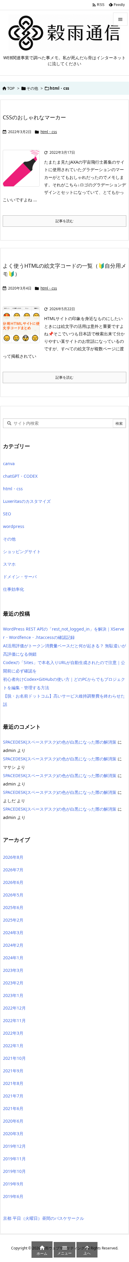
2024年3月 (13, 932)
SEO (7, 514)
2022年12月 (14, 1008)
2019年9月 (13, 1184)
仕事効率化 (13, 589)
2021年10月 (14, 1058)
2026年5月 (13, 895)
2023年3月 (13, 970)
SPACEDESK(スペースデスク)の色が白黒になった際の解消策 (59, 742)
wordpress (13, 526)
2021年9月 (13, 1071)
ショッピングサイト (22, 551)
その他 (32, 88)
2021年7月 (13, 1096)
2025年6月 (13, 907)
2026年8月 (13, 857)
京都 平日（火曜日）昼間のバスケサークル (43, 1218)
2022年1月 (13, 1045)
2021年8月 (13, 1083)
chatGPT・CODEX (20, 476)
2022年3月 (13, 1033)
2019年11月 (14, 1158)
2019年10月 (14, 1171)
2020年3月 (13, 1133)
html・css (48, 131)
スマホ (9, 564)
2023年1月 (13, 995)
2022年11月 (14, 1020)
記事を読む (65, 220)
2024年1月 (13, 957)
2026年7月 (13, 870)
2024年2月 (13, 945)
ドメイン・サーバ (20, 576)
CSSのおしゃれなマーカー (34, 117)
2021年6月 (13, 1108)
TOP (11, 88)
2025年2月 (13, 920)
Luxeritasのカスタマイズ (27, 501)
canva (9, 463)
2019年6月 (13, 1196)
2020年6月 (13, 1121)
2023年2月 (13, 983)
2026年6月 (13, 882)
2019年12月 (14, 1146)
